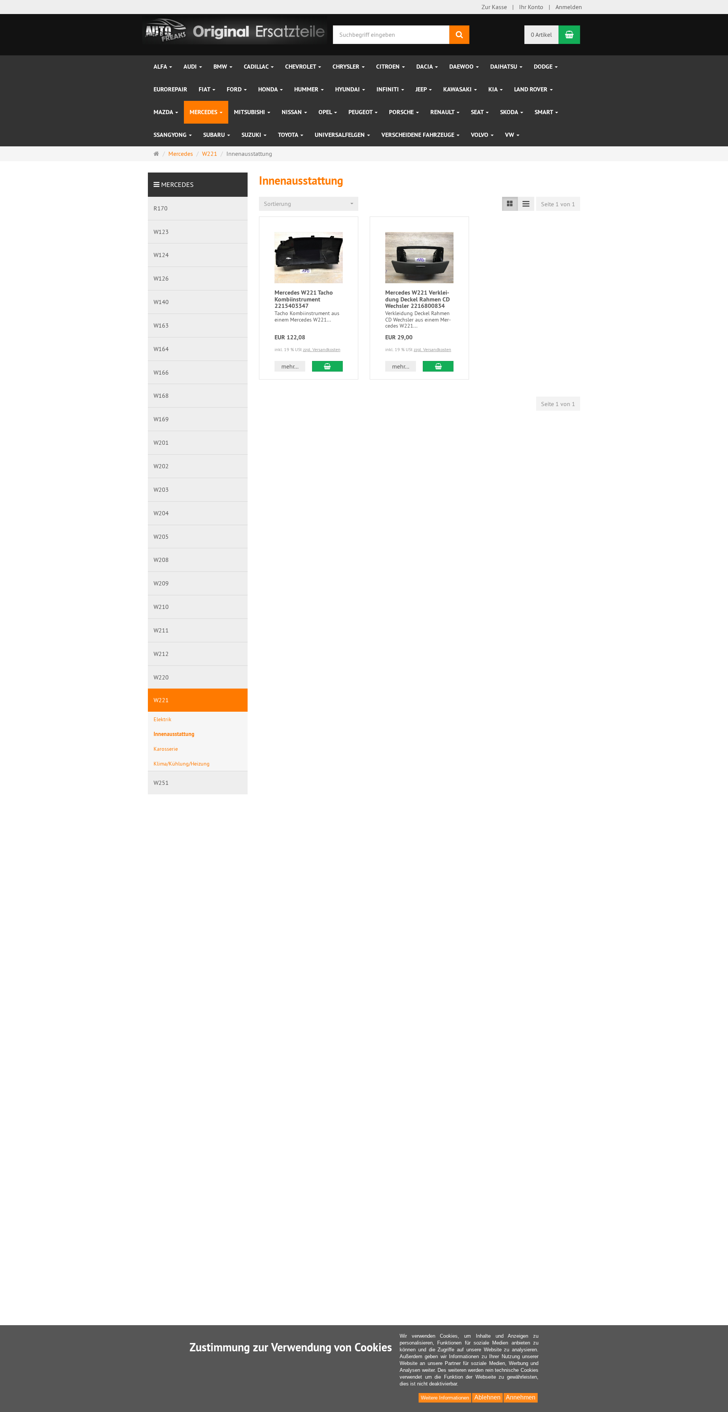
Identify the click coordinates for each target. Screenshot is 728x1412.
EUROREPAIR (170, 89)
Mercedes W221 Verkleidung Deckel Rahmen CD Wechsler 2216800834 (417, 299)
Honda (268, 89)
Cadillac (257, 67)
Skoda (509, 112)
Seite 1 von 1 (558, 204)
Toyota (289, 135)
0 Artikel (541, 34)
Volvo (480, 135)
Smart (544, 112)
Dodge (544, 67)
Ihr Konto (531, 7)
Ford (235, 89)
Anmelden (568, 7)
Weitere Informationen (445, 1398)
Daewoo (462, 67)
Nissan (292, 112)
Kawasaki (458, 89)
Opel (325, 112)
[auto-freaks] (234, 29)
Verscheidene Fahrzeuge (418, 135)
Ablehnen (487, 1397)
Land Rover (531, 89)
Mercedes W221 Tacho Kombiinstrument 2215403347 (304, 299)
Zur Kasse (494, 7)
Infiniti (388, 89)
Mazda (164, 112)
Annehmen (520, 1397)
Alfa (161, 67)
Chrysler (347, 67)
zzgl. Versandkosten (321, 349)
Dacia (425, 67)
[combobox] (308, 204)
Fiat (205, 89)
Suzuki (252, 135)
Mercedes (204, 112)
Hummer (307, 89)
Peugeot (361, 112)
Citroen (388, 67)
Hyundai (348, 89)
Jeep (422, 89)
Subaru (214, 135)
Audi (191, 67)
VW (510, 135)
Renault (443, 112)
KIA (493, 89)
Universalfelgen (340, 135)
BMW (221, 67)
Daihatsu (504, 67)
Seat (478, 112)
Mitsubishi (250, 112)
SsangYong (171, 135)
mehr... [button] (289, 366)
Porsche (402, 112)
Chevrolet (301, 67)
